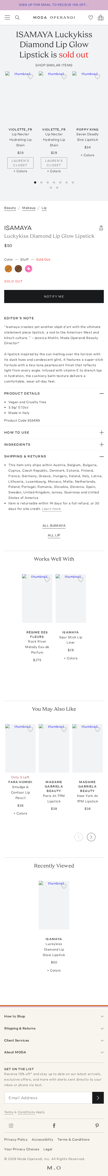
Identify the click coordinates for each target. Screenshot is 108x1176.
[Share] (101, 227)
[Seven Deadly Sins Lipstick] (87, 95)
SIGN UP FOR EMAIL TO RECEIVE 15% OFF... (54, 5)
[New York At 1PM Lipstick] (87, 748)
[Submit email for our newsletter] (98, 1098)
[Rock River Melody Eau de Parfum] (37, 598)
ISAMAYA (18, 227)
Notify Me (54, 296)
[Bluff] (28, 269)
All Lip (54, 535)
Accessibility (42, 1139)
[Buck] (18, 269)
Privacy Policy (16, 1139)
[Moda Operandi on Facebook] (54, 1125)
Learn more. (52, 509)
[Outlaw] (8, 269)
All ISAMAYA (54, 525)
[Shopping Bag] (101, 17)
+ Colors (20, 171)
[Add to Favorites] (30, 76)
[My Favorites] (90, 17)
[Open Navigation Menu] (7, 17)
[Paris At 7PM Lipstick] (54, 748)
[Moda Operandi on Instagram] (11, 1125)
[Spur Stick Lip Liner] (71, 598)
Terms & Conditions (73, 1139)
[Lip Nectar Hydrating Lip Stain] (20, 95)
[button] (95, 835)
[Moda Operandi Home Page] (54, 17)
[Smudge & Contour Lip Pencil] (20, 748)
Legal (48, 1149)
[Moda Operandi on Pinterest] (97, 1125)
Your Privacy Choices (21, 1149)
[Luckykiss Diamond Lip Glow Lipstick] (54, 905)
